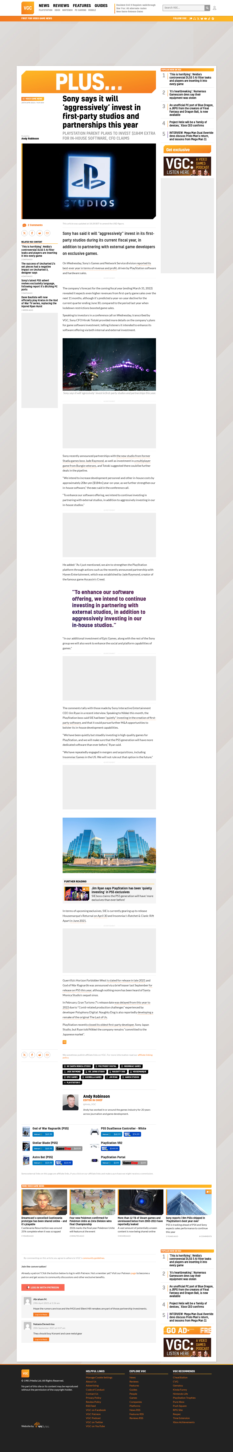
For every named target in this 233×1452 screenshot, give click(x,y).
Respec (177, 1413)
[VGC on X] (198, 18)
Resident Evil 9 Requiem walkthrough (135, 5)
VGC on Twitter (94, 1422)
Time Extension (181, 1417)
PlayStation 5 (73, 1083)
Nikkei (125, 713)
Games (133, 1397)
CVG (175, 1381)
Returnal (87, 915)
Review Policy (93, 1401)
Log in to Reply (41, 1314)
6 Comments (205, 1236)
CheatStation (180, 1377)
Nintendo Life (180, 1393)
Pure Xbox (178, 1401)
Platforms (134, 1405)
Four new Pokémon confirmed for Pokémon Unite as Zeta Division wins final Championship (91, 1221)
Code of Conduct (95, 1389)
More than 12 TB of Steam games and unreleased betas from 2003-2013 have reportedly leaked (140, 1221)
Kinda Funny (180, 1389)
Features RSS (136, 1413)
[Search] (207, 8)
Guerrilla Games (93, 1077)
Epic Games (109, 638)
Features (82, 6)
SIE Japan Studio (96, 1072)
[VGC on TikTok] (209, 18)
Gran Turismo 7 (87, 1002)
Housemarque (71, 915)
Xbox (57, 10)
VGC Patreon (93, 1413)
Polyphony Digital (86, 1012)
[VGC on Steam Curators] (213, 18)
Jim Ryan (74, 713)
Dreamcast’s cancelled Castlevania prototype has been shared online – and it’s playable (44, 1221)
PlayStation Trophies (184, 1397)
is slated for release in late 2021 (126, 980)
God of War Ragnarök (76, 985)
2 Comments (35, 225)
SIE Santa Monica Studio (79, 1066)
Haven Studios (132, 1077)
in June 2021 (78, 920)
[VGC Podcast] (194, 18)
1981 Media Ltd (32, 1380)
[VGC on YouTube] (205, 18)
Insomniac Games (73, 757)
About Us (91, 1381)
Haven (67, 574)
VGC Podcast (93, 1417)
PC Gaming (80, 10)
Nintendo (67, 10)
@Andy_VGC (89, 1104)
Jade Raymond (131, 574)
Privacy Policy (93, 1397)
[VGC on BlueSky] (202, 18)
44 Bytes (41, 1425)
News (44, 6)
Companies (135, 1401)
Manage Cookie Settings (99, 1377)
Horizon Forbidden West (91, 980)
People (133, 1393)
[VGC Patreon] (191, 18)
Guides (101, 6)
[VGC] (27, 8)
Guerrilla (68, 980)
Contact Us (92, 1393)
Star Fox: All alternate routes (131, 8)
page (133, 1273)
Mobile (92, 10)
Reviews (61, 6)
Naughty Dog (107, 1012)
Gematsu (178, 1385)
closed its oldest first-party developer (111, 1024)
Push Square (180, 1405)
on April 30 (100, 915)
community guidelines (93, 1258)
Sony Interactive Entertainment (131, 708)
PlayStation (45, 10)
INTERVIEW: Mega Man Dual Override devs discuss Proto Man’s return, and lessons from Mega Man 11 (191, 136)
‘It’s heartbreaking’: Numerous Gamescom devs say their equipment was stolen (187, 94)
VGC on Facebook (96, 1409)
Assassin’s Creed (94, 579)
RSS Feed (91, 1405)
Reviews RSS (136, 1417)
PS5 (118, 740)
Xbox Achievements (184, 1422)
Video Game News (34, 99)
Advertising (92, 1385)
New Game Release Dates (129, 12)
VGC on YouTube (95, 1426)
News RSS (134, 1409)
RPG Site (178, 1409)
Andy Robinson (30, 138)
